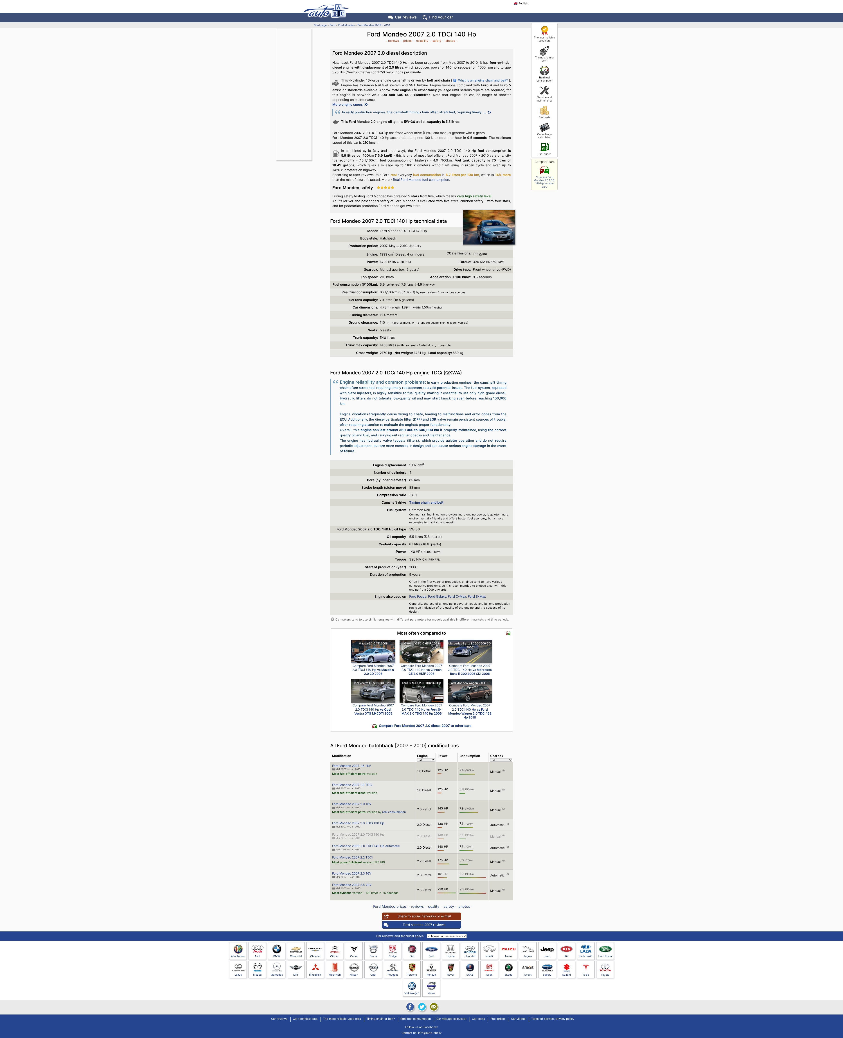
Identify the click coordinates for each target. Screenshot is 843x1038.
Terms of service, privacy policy (552, 1018)
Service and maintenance (545, 99)
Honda (451, 956)
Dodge (393, 956)
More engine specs (348, 104)
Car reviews (406, 17)
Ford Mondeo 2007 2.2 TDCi (352, 857)
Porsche (412, 974)
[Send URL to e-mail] (433, 1006)
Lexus (238, 974)
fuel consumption (544, 79)
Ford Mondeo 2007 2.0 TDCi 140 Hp (358, 834)
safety (436, 40)
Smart (527, 974)
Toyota (605, 974)
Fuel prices (544, 154)
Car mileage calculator (544, 135)
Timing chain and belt (426, 502)
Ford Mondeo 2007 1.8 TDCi (352, 785)
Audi (257, 956)
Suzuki (566, 974)
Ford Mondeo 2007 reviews (424, 925)
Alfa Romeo (238, 956)
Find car (441, 17)
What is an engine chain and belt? (483, 80)
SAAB (469, 974)
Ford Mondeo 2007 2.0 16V (351, 804)
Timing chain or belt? (544, 59)
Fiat (412, 956)
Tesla (585, 974)
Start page (320, 25)
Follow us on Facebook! (421, 1027)
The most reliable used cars (544, 39)
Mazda (257, 974)
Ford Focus (417, 596)
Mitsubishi (315, 974)
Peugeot (392, 974)
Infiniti (489, 956)
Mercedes (276, 974)
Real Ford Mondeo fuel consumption (421, 180)
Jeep (547, 956)
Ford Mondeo (346, 25)
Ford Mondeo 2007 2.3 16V (351, 873)
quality (433, 906)
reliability (422, 40)
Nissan (354, 974)
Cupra (354, 956)
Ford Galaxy (437, 596)
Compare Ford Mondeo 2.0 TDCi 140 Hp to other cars (544, 182)
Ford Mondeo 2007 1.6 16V (351, 766)
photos (450, 40)
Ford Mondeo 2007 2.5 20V (351, 885)
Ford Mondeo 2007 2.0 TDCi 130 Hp (358, 823)
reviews (393, 40)
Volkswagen (411, 993)
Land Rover (605, 956)
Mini (296, 974)
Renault (431, 974)
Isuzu (508, 956)
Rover (450, 974)
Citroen (334, 956)
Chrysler (315, 956)
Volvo (431, 993)
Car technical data (305, 1018)
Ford (332, 25)
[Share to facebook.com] (409, 1006)
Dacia (373, 956)
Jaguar (528, 956)
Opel (373, 974)
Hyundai (470, 956)
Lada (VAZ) (586, 956)
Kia (566, 956)
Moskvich (335, 974)
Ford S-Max (477, 596)
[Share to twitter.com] (421, 1006)
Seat (489, 974)
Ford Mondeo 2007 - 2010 (374, 25)
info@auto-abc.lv (429, 1032)
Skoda (508, 974)
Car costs (544, 117)
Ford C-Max (457, 596)
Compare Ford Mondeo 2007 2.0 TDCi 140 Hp (373, 669)
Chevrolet (296, 956)
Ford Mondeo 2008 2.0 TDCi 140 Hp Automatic (366, 846)
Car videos (518, 1018)
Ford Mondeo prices (390, 906)
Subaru (547, 974)
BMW (276, 956)
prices (407, 40)
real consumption (394, 812)
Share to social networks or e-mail (424, 916)
